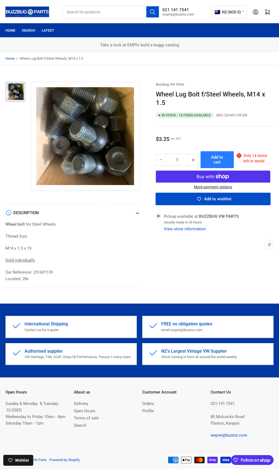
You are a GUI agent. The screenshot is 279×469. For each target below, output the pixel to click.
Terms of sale (86, 418)
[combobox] (111, 11)
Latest (48, 30)
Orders (148, 403)
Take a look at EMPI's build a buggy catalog (44, 45)
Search (28, 30)
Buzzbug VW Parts (170, 84)
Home (10, 30)
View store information (185, 228)
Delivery (81, 403)
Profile (148, 411)
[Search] (153, 12)
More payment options (213, 187)
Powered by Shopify (64, 460)
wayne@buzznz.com (229, 435)
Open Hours (84, 411)
